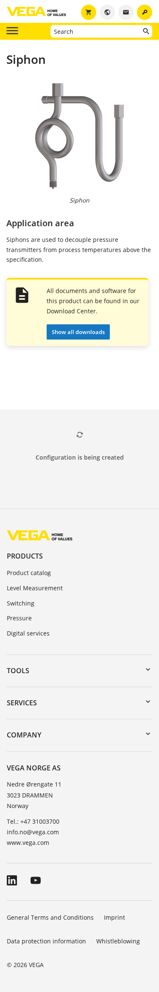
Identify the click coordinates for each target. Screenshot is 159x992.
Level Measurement (35, 588)
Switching (20, 603)
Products (25, 556)
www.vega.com (28, 843)
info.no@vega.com (33, 832)
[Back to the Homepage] (40, 534)
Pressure (19, 618)
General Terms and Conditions (50, 917)
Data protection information (46, 941)
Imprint (114, 917)
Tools (18, 670)
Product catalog (29, 573)
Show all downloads (78, 332)
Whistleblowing (118, 941)
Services (22, 702)
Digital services (28, 633)
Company (24, 735)
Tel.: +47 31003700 (33, 821)
